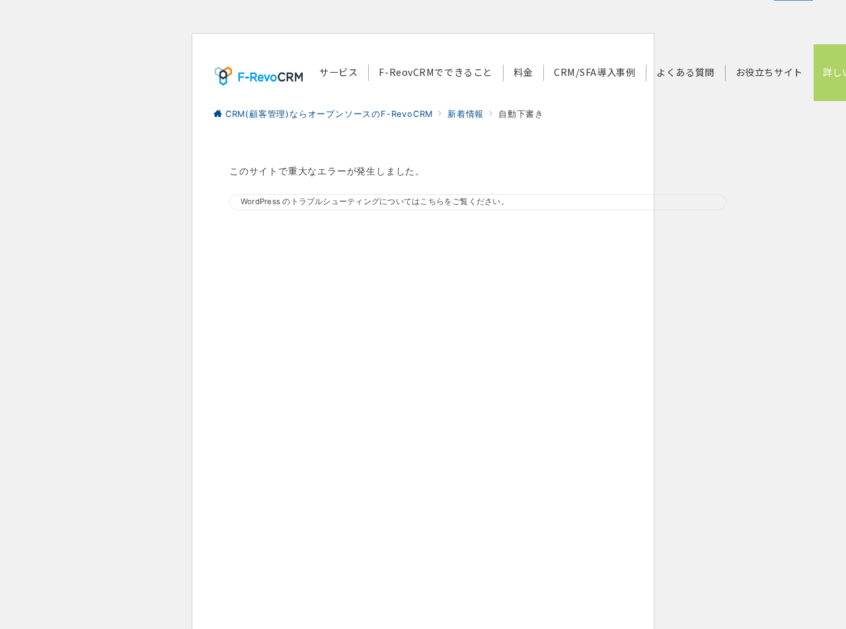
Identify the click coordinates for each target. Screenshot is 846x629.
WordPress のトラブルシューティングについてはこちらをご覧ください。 (375, 201)
